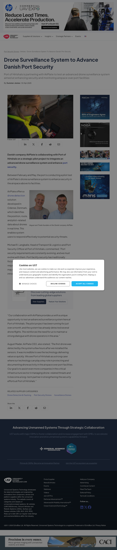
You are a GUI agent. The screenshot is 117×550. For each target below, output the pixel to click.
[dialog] (58, 275)
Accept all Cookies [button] (85, 284)
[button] (28, 283)
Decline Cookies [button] (58, 284)
